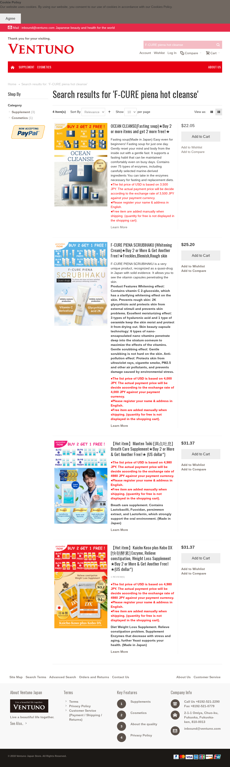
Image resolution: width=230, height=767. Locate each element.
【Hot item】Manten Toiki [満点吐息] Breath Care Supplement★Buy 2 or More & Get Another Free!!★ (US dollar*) (142, 448)
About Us (183, 677)
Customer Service (207, 677)
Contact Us (120, 677)
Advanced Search (62, 677)
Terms (73, 701)
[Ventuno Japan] (40, 49)
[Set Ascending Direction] (109, 112)
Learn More (119, 227)
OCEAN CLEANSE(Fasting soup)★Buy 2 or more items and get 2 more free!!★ (141, 128)
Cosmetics (22, 118)
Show (120, 112)
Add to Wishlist (191, 147)
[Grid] (211, 112)
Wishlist (159, 53)
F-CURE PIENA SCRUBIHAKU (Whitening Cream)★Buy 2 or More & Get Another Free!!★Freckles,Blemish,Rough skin (141, 250)
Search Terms (36, 677)
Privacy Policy (80, 706)
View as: (200, 112)
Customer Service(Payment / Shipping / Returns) (85, 715)
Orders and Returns (94, 677)
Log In (172, 53)
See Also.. (16, 723)
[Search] (218, 45)
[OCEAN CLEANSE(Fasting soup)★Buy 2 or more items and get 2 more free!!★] (80, 164)
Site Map (16, 677)
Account (145, 53)
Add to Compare (193, 152)
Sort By (75, 112)
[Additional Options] (28, 127)
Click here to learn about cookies (23, 11)
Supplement (23, 112)
